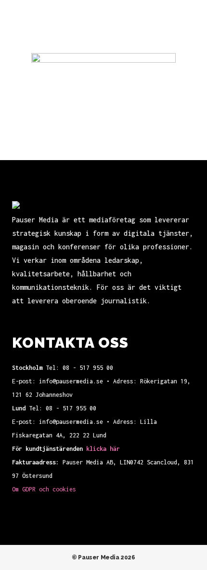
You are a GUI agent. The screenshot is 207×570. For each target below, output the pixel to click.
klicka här (103, 448)
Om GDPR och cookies (44, 489)
